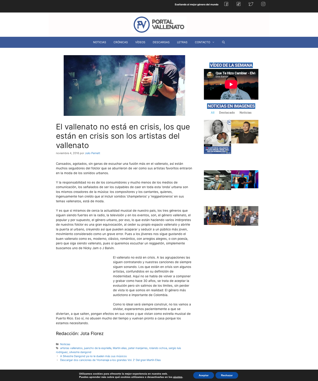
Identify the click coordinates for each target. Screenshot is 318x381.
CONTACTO (202, 42)
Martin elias (120, 348)
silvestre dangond (80, 352)
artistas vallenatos (71, 348)
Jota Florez (92, 333)
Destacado (227, 112)
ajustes (177, 376)
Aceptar (204, 375)
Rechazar (227, 375)
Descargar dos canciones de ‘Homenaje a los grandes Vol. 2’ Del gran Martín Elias (110, 360)
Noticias (65, 344)
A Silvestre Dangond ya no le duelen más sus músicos (93, 356)
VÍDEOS (140, 42)
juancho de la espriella (97, 348)
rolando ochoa (158, 348)
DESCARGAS (161, 42)
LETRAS (182, 42)
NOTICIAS (99, 42)
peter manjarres (138, 348)
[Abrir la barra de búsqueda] (223, 42)
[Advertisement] (83, 283)
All (212, 112)
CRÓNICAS (121, 42)
